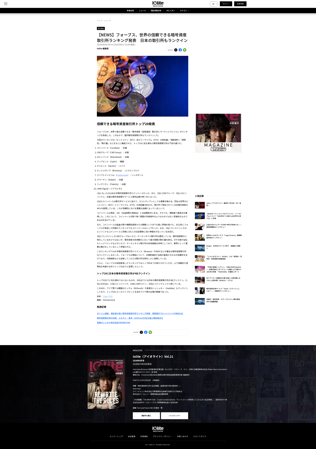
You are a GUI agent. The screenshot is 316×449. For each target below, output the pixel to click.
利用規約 (144, 436)
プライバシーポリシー (162, 436)
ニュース (142, 10)
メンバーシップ (116, 436)
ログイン (226, 4)
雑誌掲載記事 (156, 10)
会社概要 (132, 436)
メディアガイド (199, 436)
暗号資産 (101, 28)
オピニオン (170, 10)
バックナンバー (174, 416)
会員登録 (240, 4)
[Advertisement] (218, 172)
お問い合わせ (182, 436)
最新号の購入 (146, 416)
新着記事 (130, 10)
